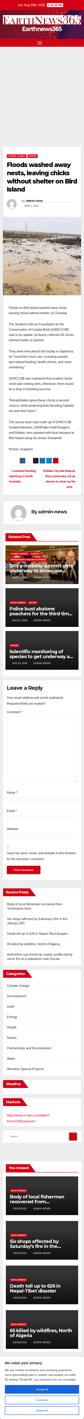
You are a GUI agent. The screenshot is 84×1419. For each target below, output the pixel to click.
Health (11, 1027)
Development (18, 603)
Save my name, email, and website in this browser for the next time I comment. (41, 856)
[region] (42, 1388)
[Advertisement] (42, 91)
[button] (72, 42)
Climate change (16, 156)
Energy (35, 554)
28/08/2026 (20, 1342)
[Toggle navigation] (40, 43)
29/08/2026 (20, 1208)
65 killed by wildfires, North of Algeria (33, 944)
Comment (14, 712)
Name (12, 792)
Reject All (42, 1410)
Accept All (42, 1389)
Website (12, 829)
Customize (42, 1400)
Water (11, 1058)
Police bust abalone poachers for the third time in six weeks (40, 613)
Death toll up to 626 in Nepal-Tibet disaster (38, 933)
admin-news (34, 201)
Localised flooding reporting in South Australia (22, 476)
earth (10, 1006)
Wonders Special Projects (25, 1069)
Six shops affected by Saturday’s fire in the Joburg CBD (34, 1246)
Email (12, 811)
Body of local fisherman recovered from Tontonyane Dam (37, 1201)
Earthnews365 (42, 29)
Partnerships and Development (28, 560)
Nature (33, 156)
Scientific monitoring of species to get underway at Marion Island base (40, 656)
